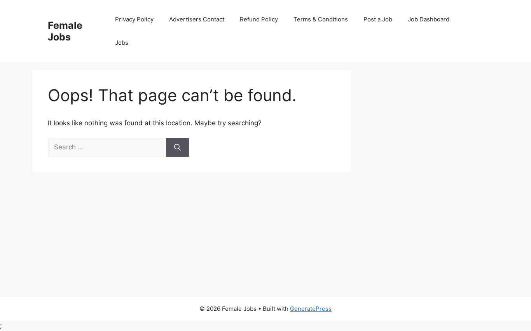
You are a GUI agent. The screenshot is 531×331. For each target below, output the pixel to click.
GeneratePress (311, 308)
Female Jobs (65, 31)
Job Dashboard (428, 19)
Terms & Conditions (320, 19)
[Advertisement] (265, 238)
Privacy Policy (134, 19)
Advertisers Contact (196, 19)
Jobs (121, 42)
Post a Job (377, 19)
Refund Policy (259, 19)
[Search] (177, 147)
